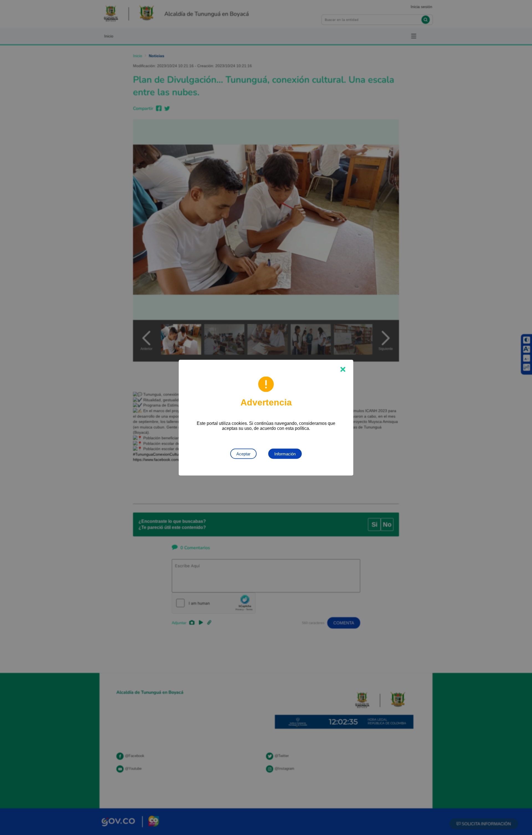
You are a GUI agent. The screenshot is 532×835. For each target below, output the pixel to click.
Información (285, 453)
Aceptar (243, 453)
